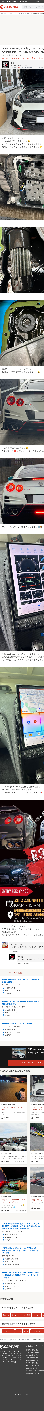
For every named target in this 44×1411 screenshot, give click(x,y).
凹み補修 (6, 1315)
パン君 (12, 63)
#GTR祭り (6, 58)
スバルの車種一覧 (32, 1360)
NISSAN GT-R (6, 1153)
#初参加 (39, 1200)
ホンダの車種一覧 (32, 1355)
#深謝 (3, 1110)
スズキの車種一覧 (32, 1363)
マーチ (26, 1331)
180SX (18, 1331)
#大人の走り (16, 1202)
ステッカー (36, 1315)
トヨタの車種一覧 (32, 1350)
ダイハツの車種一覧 (32, 1365)
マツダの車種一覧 (32, 1358)
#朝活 (33, 1200)
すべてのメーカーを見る (34, 1373)
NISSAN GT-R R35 (8, 1104)
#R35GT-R (15, 1107)
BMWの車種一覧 (31, 1368)
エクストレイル (8, 1331)
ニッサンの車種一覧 (32, 1352)
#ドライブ (34, 1107)
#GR (22, 1107)
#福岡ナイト (5, 1107)
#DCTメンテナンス (18, 58)
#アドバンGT (5, 1200)
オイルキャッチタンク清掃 (21, 1315)
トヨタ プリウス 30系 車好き (11, 973)
